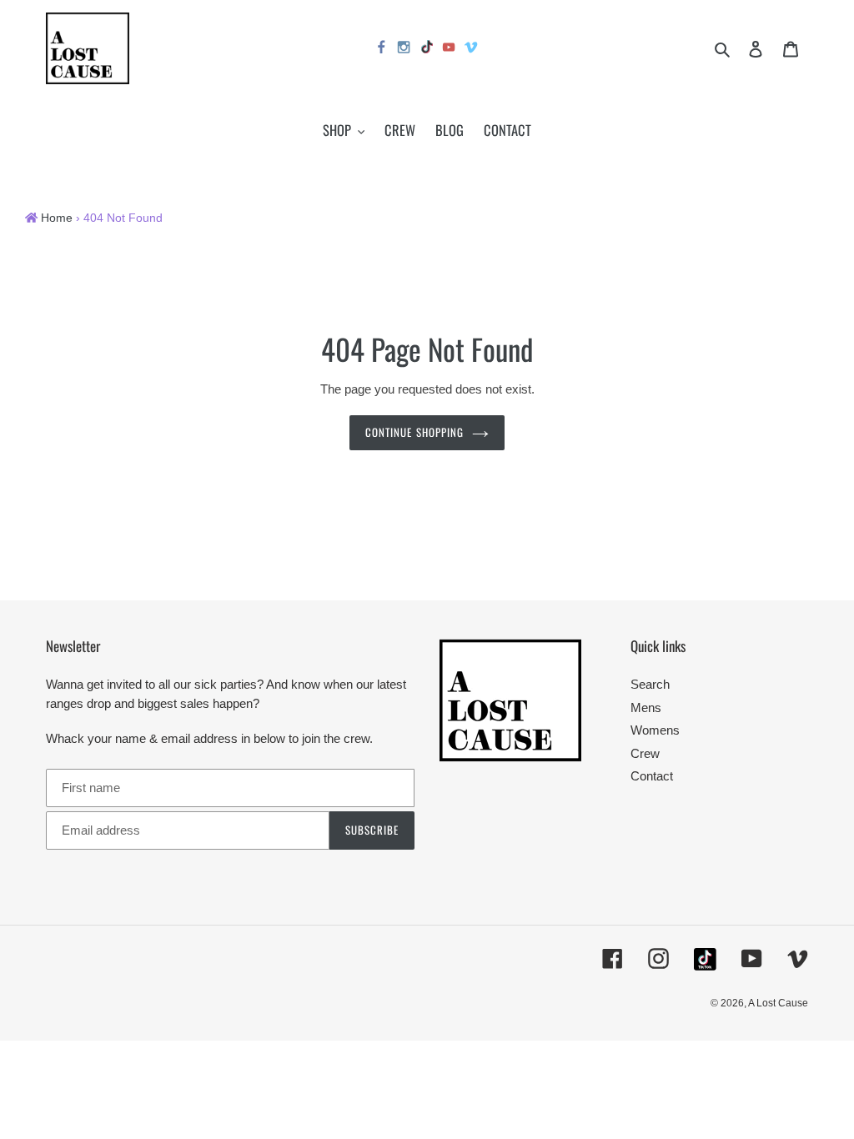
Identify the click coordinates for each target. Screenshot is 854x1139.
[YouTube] (450, 49)
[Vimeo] (472, 49)
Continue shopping (414, 432)
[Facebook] (382, 49)
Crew (645, 753)
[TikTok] (427, 48)
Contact (651, 776)
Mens (645, 707)
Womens (655, 730)
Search (650, 684)
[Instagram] (404, 49)
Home (57, 218)
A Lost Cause (778, 1003)
